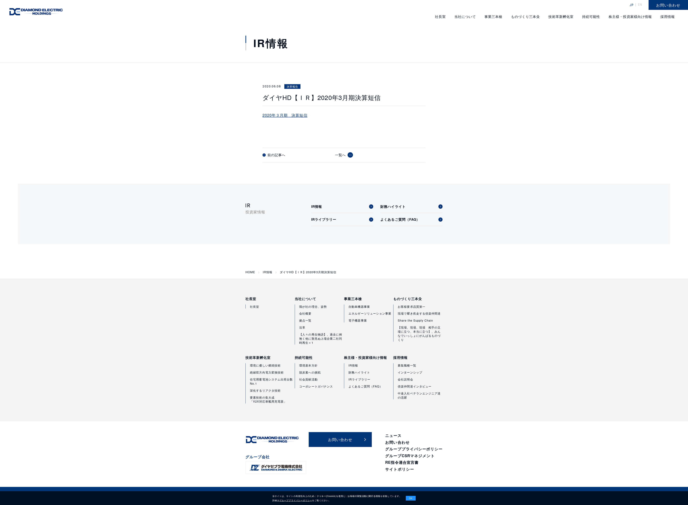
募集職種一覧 (407, 365)
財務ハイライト (359, 372)
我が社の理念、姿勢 (313, 306)
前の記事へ (276, 155)
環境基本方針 (308, 365)
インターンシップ (410, 372)
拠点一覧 (305, 320)
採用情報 (400, 357)
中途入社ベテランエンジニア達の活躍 (419, 395)
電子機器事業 (357, 320)
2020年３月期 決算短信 (284, 115)
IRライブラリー (359, 379)
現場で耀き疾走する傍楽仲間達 (419, 313)
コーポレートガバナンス (316, 386)
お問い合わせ (397, 442)
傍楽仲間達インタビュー (414, 386)
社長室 (250, 298)
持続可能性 (304, 357)
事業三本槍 (353, 298)
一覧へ (340, 154)
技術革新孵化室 (258, 357)
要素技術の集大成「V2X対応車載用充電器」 (268, 399)
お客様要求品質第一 (411, 306)
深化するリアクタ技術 (265, 390)
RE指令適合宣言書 (401, 462)
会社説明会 (405, 379)
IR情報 (267, 272)
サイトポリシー (399, 469)
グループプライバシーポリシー (414, 448)
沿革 (302, 327)
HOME (250, 272)
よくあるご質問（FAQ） (365, 386)
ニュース (393, 435)
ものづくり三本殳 (407, 298)
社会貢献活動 (308, 379)
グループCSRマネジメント (410, 455)
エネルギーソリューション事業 (369, 313)
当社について (305, 298)
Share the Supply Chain (415, 320)
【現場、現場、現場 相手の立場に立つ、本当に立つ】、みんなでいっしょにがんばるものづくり (419, 333)
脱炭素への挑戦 (310, 372)
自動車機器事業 (359, 306)
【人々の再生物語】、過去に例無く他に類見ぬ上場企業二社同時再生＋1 (320, 338)
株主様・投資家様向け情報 (365, 357)
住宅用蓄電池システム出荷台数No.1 (271, 381)
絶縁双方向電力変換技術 (266, 372)
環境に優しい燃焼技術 (265, 365)
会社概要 (305, 313)
